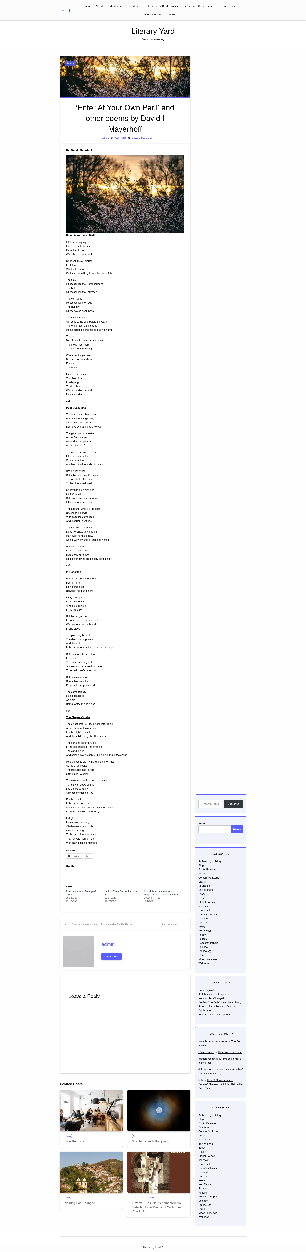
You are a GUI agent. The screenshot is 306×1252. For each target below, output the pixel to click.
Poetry (70, 63)
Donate (171, 14)
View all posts (111, 956)
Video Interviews (207, 959)
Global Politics (206, 902)
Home (87, 5)
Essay (201, 894)
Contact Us (136, 5)
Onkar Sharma (152, 14)
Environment (205, 890)
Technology (204, 951)
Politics (202, 939)
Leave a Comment (142, 137)
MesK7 (159, 1247)
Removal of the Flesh (230, 1052)
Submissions (116, 5)
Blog (201, 865)
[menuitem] (87, 6)
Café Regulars (74, 1141)
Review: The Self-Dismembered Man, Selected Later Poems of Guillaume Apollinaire (157, 1207)
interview (203, 906)
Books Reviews (139, 1197)
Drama (202, 881)
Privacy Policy (226, 5)
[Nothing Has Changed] (91, 1172)
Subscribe (233, 804)
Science (203, 947)
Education (204, 886)
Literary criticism (207, 914)
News (201, 926)
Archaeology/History (209, 861)
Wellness (203, 963)
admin (105, 137)
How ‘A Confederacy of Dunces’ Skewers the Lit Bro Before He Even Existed (220, 1084)
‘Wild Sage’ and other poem (214, 1014)
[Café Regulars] (91, 1110)
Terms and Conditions (198, 5)
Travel (201, 955)
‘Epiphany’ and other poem (150, 1141)
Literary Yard (153, 30)
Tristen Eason (206, 1052)
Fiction (202, 898)
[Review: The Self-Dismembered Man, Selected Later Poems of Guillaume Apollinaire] (158, 1172)
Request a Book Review (163, 5)
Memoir (202, 922)
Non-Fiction (205, 930)
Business (203, 873)
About (99, 5)
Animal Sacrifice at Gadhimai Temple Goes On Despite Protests (161, 893)
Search (202, 823)
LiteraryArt (204, 918)
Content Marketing (208, 877)
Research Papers (208, 943)
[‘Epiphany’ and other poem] (158, 1110)
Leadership (204, 910)
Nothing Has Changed (80, 1203)
